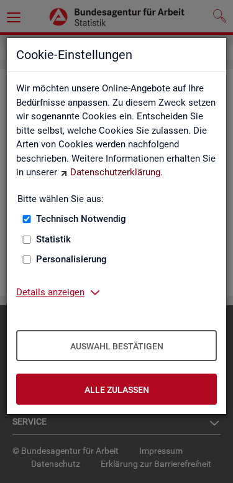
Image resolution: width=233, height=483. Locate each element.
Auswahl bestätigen (116, 346)
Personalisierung (71, 259)
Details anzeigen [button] (50, 292)
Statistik (53, 239)
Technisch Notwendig (81, 218)
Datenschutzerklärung (115, 172)
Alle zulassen (117, 390)
